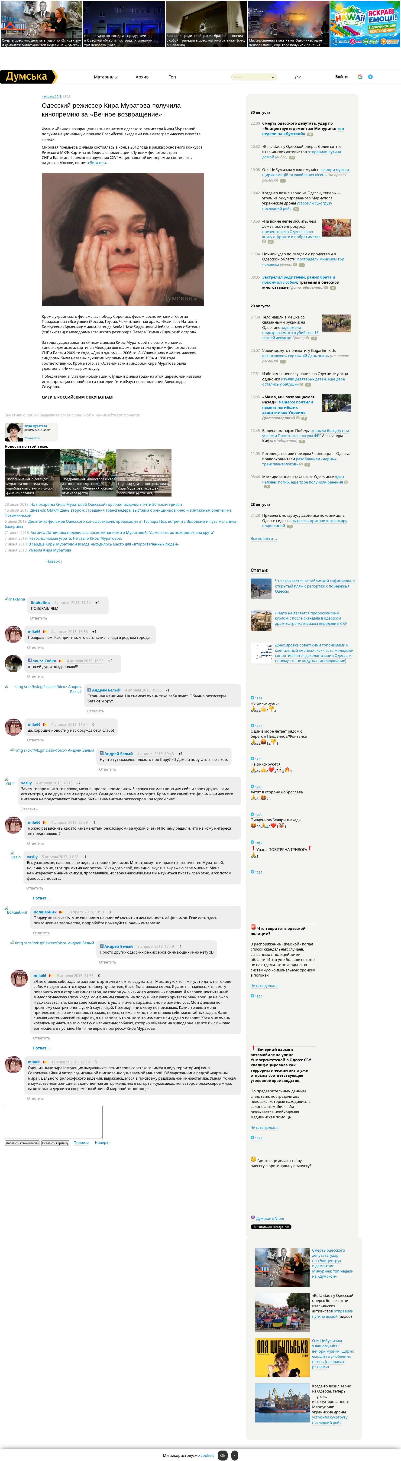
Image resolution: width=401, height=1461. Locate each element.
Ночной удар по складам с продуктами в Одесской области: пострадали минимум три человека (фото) (118, 40)
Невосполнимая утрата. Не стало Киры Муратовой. (75, 538)
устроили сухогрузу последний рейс (329, 1420)
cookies (207, 1455)
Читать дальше (264, 985)
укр (298, 76)
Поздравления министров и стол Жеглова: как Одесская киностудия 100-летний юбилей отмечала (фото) (88, 486)
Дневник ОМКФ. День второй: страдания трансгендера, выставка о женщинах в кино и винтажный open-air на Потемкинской (118, 513)
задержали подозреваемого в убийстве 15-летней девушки (291, 333)
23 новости (32, 438)
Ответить (39, 618)
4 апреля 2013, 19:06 (143, 690)
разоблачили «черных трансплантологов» (299, 461)
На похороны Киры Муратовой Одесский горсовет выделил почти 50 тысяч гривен (106, 504)
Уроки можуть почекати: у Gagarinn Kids (299, 350)
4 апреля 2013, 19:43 (155, 753)
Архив (142, 77)
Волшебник (45, 912)
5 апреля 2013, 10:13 (86, 912)
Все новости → (264, 538)
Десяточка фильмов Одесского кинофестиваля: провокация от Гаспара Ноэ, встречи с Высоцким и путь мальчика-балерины (121, 524)
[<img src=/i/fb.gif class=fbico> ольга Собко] (13, 670)
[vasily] (10, 783)
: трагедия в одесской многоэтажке (301, 285)
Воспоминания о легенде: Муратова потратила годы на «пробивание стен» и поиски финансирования (29, 486)
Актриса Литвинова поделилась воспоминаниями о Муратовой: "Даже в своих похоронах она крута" (123, 532)
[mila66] (13, 641)
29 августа (261, 305)
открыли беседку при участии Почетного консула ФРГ (305, 433)
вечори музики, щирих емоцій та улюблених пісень (306, 172)
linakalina (40, 602)
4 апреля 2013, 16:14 (72, 602)
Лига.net (97, 162)
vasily (26, 783)
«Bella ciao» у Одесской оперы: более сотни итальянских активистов (301, 149)
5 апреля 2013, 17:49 (155, 946)
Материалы (106, 77)
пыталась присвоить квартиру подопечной (304, 523)
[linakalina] (15, 599)
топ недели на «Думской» (303, 131)
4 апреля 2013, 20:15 (54, 783)
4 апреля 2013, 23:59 (69, 822)
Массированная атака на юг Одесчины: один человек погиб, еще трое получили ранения (285, 42)
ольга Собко (44, 660)
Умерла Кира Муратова (50, 550)
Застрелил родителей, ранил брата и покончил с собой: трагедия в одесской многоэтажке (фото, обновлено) (206, 40)
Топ (172, 77)
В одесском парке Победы (286, 430)
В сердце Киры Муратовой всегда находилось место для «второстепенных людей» (104, 544)
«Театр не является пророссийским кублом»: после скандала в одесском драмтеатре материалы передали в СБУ (311, 618)
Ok (222, 1455)
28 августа (261, 504)
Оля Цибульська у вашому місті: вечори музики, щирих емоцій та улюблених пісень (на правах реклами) (333, 1353)
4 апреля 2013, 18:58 (85, 660)
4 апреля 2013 (51, 96)
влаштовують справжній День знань (295, 355)
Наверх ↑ (54, 561)
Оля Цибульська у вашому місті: (291, 169)
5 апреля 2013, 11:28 (60, 856)
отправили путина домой (332, 1313)
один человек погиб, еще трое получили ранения (303, 479)
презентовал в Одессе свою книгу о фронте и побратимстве (291, 234)
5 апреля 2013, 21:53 (75, 975)
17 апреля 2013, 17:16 (70, 1062)
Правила (81, 1142)
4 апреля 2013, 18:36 (69, 631)
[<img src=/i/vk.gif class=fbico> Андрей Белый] (43, 691)
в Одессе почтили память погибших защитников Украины (287, 407)
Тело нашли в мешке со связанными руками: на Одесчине (283, 322)
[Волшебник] (16, 912)
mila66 (34, 631)
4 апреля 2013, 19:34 (69, 724)
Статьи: (260, 569)
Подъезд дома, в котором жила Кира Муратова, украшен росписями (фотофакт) (143, 488)
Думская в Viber (270, 1218)
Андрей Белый (106, 690)
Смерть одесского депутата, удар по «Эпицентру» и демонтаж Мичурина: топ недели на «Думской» (41, 42)
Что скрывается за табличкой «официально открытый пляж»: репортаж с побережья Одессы (315, 586)
